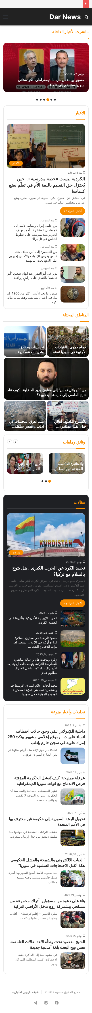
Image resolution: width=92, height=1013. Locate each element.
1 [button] (55, 100)
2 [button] (51, 100)
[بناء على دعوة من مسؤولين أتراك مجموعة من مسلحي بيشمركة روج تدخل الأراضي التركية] (73, 919)
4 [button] (44, 100)
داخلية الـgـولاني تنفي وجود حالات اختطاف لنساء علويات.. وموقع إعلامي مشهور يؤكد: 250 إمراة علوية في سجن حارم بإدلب (46, 737)
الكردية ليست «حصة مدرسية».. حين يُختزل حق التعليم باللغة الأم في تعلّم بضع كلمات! (47, 185)
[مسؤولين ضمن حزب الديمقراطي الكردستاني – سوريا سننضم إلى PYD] (46, 67)
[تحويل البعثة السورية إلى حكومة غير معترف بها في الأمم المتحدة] (73, 838)
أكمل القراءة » (72, 211)
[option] (46, 67)
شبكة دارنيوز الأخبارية (25, 992)
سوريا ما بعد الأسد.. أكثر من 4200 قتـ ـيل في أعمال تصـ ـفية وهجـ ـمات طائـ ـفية (32, 297)
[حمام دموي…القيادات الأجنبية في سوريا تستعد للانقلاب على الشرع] (68, 341)
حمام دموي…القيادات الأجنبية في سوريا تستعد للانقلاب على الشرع (68, 352)
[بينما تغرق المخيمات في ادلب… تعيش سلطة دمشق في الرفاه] (25, 416)
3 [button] (47, 99)
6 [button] (37, 100)
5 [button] (41, 100)
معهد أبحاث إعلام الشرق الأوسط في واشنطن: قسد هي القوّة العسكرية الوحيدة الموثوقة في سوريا (33, 689)
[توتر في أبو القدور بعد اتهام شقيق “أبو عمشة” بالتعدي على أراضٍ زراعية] (73, 274)
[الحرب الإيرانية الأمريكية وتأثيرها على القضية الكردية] (73, 618)
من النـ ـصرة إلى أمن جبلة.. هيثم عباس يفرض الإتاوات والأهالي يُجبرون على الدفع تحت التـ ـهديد (33, 256)
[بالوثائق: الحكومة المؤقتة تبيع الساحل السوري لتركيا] (67, 463)
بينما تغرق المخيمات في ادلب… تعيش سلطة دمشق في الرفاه (26, 426)
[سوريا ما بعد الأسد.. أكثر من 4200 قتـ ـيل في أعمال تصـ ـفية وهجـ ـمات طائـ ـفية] (73, 294)
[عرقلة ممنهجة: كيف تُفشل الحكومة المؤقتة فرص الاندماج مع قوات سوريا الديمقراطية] (73, 796)
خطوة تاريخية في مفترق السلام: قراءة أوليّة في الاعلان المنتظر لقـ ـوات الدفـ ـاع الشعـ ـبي (35, 642)
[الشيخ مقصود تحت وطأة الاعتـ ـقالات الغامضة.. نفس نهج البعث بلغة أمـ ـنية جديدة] (73, 960)
